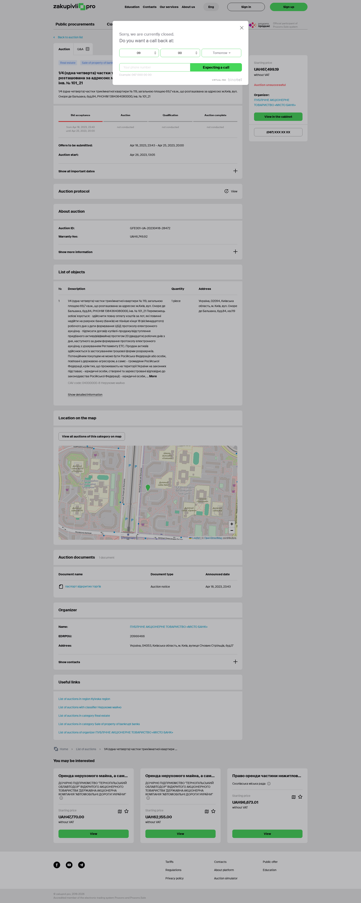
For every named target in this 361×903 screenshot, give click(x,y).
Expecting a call (216, 67)
